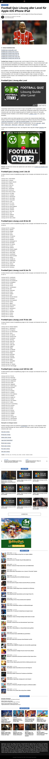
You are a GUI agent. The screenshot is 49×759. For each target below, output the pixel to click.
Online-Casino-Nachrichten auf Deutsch (9, 703)
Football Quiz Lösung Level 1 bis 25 (9, 51)
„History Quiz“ (7, 124)
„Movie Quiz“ (15, 124)
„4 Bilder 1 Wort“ (33, 113)
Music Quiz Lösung (5, 445)
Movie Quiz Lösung (5, 443)
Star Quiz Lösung (5, 451)
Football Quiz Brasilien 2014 (41, 166)
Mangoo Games (29, 454)
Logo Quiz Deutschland (6, 440)
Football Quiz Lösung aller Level (9, 50)
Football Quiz (9, 454)
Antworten (41, 127)
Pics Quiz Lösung (5, 448)
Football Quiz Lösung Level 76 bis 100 (10, 56)
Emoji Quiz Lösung (5, 434)
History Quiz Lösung (6, 437)
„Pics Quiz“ (27, 124)
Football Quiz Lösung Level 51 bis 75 (10, 55)
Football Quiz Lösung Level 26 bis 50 (10, 53)
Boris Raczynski (10, 17)
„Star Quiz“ (35, 124)
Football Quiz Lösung (17, 454)
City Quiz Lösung (5, 431)
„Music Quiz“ (21, 124)
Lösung (23, 454)
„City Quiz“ (38, 123)
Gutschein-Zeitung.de (6, 698)
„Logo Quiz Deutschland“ (7, 121)
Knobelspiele (24, 425)
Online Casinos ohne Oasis (7, 701)
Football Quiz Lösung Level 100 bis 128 (10, 58)
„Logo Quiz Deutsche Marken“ (23, 121)
